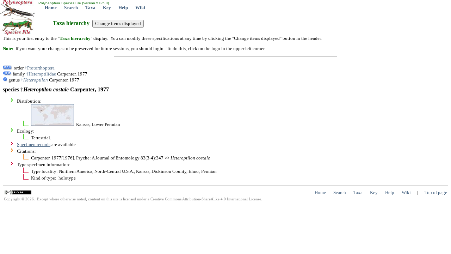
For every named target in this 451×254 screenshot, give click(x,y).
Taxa (90, 7)
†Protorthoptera (40, 68)
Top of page (436, 192)
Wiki (140, 7)
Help (123, 7)
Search (71, 7)
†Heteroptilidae (41, 74)
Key (107, 7)
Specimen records (33, 144)
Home (51, 7)
